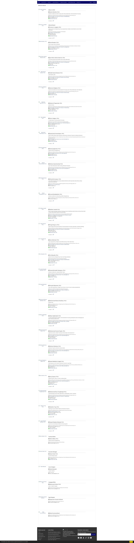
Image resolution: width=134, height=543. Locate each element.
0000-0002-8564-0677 (53, 79)
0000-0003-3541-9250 (53, 35)
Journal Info (44, 2)
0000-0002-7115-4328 (53, 218)
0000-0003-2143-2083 (53, 94)
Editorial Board (40, 535)
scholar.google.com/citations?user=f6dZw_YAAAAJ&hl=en (59, 289)
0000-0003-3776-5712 (53, 49)
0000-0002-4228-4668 (53, 141)
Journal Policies (55, 2)
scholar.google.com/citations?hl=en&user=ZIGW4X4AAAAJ (59, 259)
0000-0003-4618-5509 (53, 352)
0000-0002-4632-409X (53, 428)
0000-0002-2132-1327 (53, 414)
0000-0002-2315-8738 (53, 292)
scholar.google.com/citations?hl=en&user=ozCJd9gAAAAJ (59, 46)
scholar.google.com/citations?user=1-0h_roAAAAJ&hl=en (59, 274)
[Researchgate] (86, 537)
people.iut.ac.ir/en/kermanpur (54, 184)
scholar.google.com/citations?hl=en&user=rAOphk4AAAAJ (59, 229)
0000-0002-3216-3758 (53, 170)
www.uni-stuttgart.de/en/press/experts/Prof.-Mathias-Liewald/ (60, 214)
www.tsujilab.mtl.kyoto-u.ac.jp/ (54, 411)
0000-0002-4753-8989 (53, 110)
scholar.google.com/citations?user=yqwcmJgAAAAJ (58, 153)
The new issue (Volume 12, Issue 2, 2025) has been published (54, 532)
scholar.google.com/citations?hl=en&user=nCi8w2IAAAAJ (59, 107)
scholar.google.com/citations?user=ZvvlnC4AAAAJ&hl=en (59, 139)
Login (91, 2)
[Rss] (91, 537)
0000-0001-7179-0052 (53, 276)
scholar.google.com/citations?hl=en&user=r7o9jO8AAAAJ (59, 396)
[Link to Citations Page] (53, 20)
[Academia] (83, 537)
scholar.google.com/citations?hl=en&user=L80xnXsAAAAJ (59, 92)
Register (94, 2)
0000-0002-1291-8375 (53, 384)
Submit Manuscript (71, 2)
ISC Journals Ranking (51, 534)
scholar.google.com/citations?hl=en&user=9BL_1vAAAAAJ (59, 321)
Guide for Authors (63, 2)
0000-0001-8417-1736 (53, 65)
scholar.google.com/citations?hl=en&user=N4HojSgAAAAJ (59, 62)
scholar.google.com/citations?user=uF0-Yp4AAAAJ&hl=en (59, 350)
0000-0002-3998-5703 (53, 368)
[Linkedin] (81, 537)
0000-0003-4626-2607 (53, 247)
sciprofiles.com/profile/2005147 (54, 32)
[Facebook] (79, 537)
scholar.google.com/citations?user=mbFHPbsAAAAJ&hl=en (59, 381)
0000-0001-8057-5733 (53, 18)
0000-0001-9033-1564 (53, 232)
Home (39, 2)
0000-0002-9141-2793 (53, 262)
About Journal (40, 533)
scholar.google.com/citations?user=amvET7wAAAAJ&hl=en (59, 168)
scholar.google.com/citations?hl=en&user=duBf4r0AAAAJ (59, 244)
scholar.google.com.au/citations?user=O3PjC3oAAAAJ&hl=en (59, 122)
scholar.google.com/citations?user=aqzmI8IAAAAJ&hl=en (59, 335)
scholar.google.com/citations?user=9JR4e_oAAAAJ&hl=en (59, 365)
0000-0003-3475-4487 (53, 323)
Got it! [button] (131, 541)
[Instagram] (89, 537)
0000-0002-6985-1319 (53, 126)
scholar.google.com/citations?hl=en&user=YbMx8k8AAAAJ (59, 16)
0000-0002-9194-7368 (53, 459)
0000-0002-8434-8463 (53, 338)
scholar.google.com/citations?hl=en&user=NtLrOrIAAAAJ (59, 77)
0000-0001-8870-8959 (53, 399)
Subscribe (93, 534)
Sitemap (39, 539)
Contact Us (78, 2)
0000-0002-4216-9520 (53, 307)
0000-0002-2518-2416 (53, 155)
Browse (49, 2)
